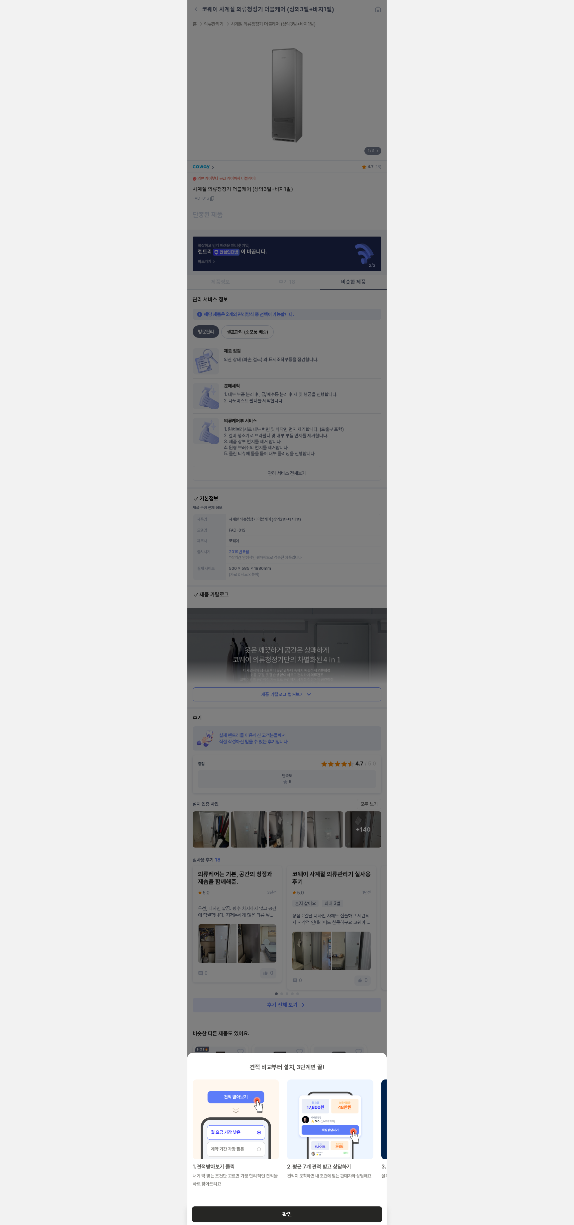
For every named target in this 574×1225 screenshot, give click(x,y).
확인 (287, 1214)
